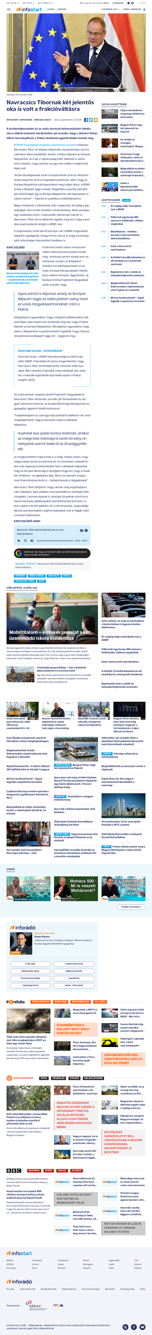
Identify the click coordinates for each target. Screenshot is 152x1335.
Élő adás (31, 964)
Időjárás (138, 1268)
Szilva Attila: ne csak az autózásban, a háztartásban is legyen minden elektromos (123, 624)
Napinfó (87, 1268)
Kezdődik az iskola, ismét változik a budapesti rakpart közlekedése (92, 722)
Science (76, 1170)
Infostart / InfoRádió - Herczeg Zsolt (29, 120)
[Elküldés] (96, 120)
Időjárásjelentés (69, 1289)
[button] (18, 540)
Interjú (61, 1264)
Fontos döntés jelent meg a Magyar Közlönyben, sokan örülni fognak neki (123, 850)
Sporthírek (110, 1289)
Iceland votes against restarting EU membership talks (74, 1198)
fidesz (66, 576)
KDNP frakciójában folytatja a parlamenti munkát (46, 145)
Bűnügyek (87, 1264)
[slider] (55, 541)
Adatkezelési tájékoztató (85, 1325)
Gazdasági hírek (127, 1289)
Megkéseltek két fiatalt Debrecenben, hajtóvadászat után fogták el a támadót (27, 753)
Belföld (31, 564)
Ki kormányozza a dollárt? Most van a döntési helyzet (73, 1029)
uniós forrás (36, 576)
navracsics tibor (25, 581)
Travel (62, 1170)
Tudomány (37, 1260)
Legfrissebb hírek (27, 1289)
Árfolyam (60, 1002)
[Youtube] (142, 1327)
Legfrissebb (114, 1260)
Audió (111, 1264)
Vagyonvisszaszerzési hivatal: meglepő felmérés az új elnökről (76, 837)
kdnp (41, 581)
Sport (48, 1170)
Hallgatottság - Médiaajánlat (42, 1325)
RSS (35, 1329)
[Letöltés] (81, 530)
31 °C (142, 3)
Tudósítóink (63, 1260)
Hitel (44, 1078)
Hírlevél (137, 1264)
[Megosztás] (86, 530)
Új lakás (100, 1002)
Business (34, 1170)
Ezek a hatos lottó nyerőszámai (120, 662)
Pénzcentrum (40, 1002)
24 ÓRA (126, 200)
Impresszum (65, 1325)
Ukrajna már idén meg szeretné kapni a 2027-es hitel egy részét (123, 1059)
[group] (31, 540)
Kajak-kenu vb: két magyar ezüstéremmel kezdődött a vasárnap (118, 782)
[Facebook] (134, 1327)
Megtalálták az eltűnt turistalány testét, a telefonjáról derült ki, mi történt (26, 810)
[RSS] (125, 1327)
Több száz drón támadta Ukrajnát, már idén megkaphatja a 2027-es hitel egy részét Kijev (27, 1040)
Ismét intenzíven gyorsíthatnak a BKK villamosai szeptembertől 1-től (18, 723)
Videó (111, 1268)
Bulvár (86, 1260)
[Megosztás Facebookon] (86, 120)
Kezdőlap (20, 564)
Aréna (142, 1289)
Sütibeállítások (46, 1329)
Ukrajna (62, 9)
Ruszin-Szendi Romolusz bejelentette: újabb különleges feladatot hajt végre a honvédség (56, 723)
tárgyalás (53, 576)
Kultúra (35, 1264)
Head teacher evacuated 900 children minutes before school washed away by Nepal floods (25, 1194)
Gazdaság (11, 1268)
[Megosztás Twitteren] (91, 120)
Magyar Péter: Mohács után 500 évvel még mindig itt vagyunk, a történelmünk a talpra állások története (126, 725)
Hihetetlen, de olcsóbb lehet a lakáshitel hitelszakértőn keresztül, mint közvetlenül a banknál (123, 741)
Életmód (61, 1268)
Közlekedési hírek (48, 1289)
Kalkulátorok (93, 1078)
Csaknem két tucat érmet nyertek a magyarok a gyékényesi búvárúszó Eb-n (28, 794)
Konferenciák (80, 1002)
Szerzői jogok (25, 1329)
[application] (52, 540)
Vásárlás (59, 1078)
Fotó (136, 1260)
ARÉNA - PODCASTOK (132, 9)
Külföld (10, 1264)
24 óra (51, 9)
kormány (20, 576)
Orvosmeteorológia (91, 1289)
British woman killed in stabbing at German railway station (122, 1228)
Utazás (74, 1078)
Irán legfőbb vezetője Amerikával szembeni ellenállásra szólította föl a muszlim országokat (75, 853)
